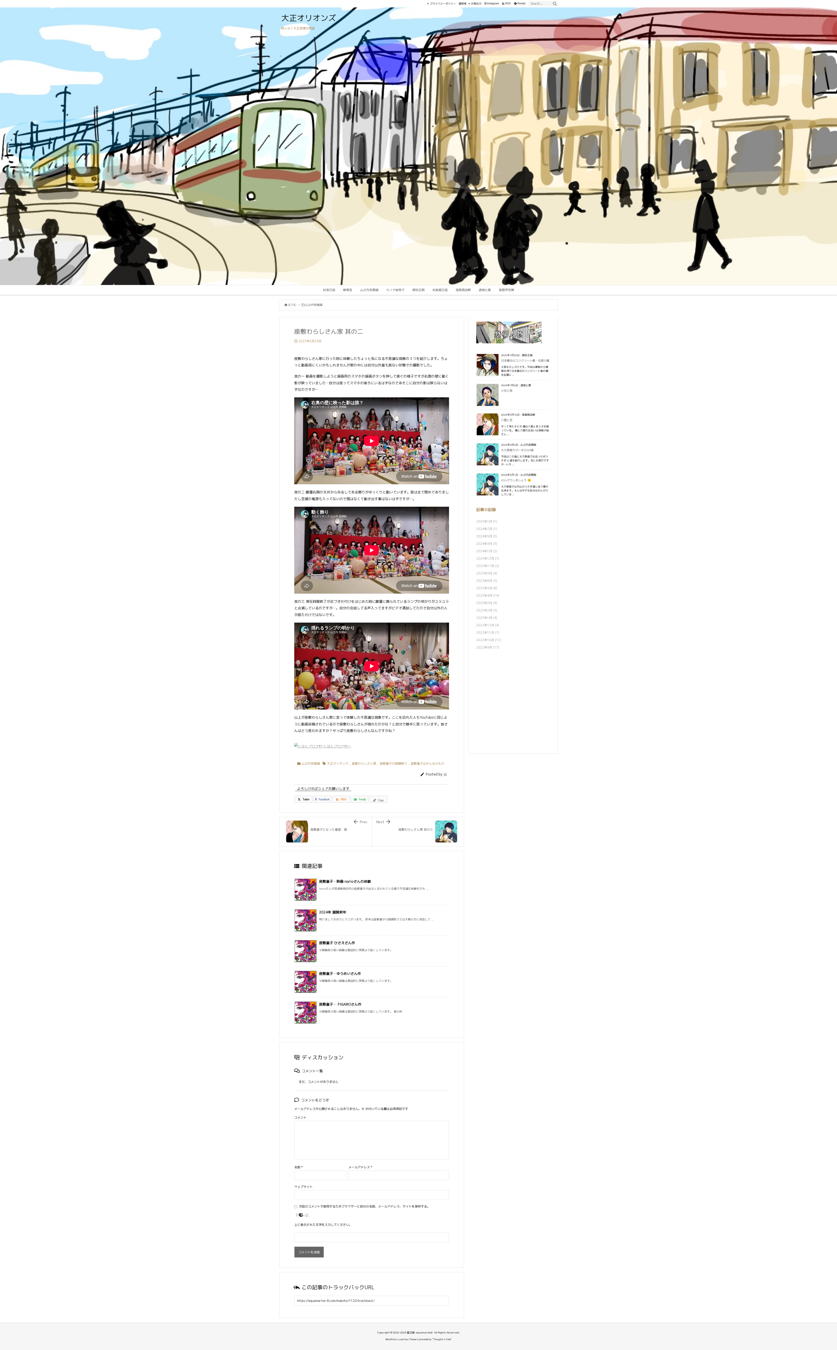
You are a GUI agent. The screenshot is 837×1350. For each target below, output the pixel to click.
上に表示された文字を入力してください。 (323, 1225)
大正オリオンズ (337, 763)
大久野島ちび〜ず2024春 (517, 450)
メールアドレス (360, 1167)
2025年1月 (486, 521)
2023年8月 (486, 581)
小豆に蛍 (506, 391)
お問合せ (476, 3)
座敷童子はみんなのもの (427, 763)
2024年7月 (486, 529)
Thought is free (441, 1339)
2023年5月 (486, 588)
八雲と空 (506, 420)
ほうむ (292, 305)
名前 (298, 1167)
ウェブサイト (303, 1187)
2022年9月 (487, 647)
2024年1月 (486, 551)
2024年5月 (486, 536)
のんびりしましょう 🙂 (516, 480)
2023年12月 (487, 558)
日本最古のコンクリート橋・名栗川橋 (525, 360)
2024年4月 (486, 544)
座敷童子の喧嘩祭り (393, 763)
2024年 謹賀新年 (332, 912)
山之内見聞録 (313, 305)
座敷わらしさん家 (364, 763)
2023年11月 (487, 566)
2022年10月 (488, 640)
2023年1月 (486, 618)
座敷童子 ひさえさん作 (337, 942)
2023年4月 (487, 595)
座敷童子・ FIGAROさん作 (340, 1004)
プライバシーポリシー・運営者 (448, 3)
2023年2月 (486, 610)
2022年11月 (487, 632)
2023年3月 (486, 603)
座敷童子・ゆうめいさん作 (340, 973)
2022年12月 (487, 625)
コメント (300, 1117)
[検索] (554, 3)
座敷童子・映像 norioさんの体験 (345, 881)
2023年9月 (486, 573)
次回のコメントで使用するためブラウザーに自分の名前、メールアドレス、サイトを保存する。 (364, 1206)
